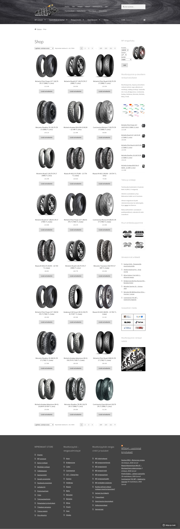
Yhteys (106, 20)
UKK (106, 7)
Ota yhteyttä (42, 515)
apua (126, 205)
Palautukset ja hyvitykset (46, 503)
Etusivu (67, 7)
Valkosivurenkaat (101, 505)
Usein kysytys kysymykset (104, 501)
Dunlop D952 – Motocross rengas (133, 460)
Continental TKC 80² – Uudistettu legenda (131, 299)
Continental (70, 471)
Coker (68, 467)
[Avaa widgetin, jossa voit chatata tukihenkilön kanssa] (169, 525)
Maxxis (68, 487)
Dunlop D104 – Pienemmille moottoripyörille (132, 265)
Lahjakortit (41, 487)
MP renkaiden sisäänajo (103, 483)
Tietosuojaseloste (43, 499)
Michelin (69, 499)
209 (101, 48)
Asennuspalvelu (97, 7)
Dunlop (68, 479)
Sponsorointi (42, 475)
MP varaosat (41, 459)
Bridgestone (70, 463)
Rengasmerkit (76, 20)
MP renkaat (39, 20)
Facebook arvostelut (44, 483)
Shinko (68, 515)
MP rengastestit (101, 467)
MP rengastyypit (101, 471)
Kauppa (80, 7)
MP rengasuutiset (101, 475)
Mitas (68, 503)
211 (111, 48)
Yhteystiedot (103, 11)
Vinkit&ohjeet (92, 20)
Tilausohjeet (92, 11)
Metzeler (69, 495)
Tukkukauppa (42, 471)
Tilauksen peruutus (44, 507)
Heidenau (69, 483)
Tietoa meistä (81, 11)
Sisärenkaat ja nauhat (57, 20)
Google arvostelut (43, 479)
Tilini (73, 7)
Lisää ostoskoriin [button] (46, 91)
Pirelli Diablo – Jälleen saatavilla (133, 474)
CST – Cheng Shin (72, 475)
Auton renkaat (42, 463)
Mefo (68, 491)
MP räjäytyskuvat (101, 458)
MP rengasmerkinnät (102, 463)
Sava (67, 511)
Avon (68, 458)
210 (106, 48)
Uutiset (87, 7)
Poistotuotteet (69, 11)
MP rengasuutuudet (102, 479)
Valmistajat (99, 509)
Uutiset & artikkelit (102, 493)
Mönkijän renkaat (43, 467)
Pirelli (68, 507)
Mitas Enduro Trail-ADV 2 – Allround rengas (132, 276)
